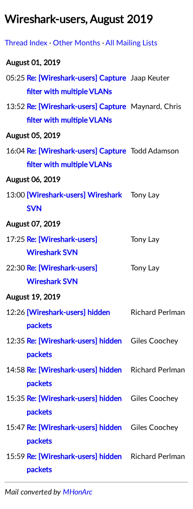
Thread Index (26, 43)
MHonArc (77, 492)
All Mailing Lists (131, 43)
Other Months (76, 43)
